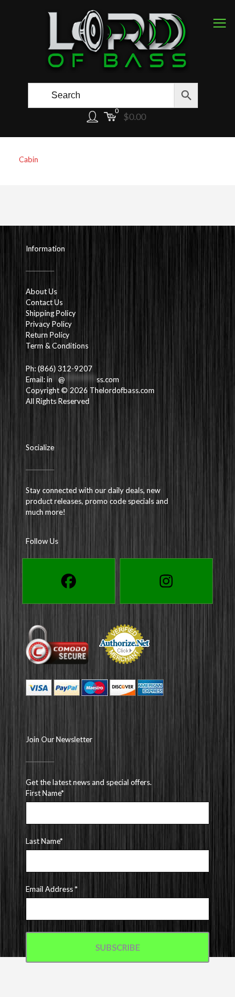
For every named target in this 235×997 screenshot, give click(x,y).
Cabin (28, 159)
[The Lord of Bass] (117, 40)
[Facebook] (68, 581)
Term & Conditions (57, 345)
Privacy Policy (49, 324)
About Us (41, 291)
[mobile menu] (219, 23)
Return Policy (48, 334)
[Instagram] (166, 581)
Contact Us (44, 302)
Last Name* (44, 841)
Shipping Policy (51, 313)
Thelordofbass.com (122, 390)
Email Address (52, 889)
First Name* (45, 793)
